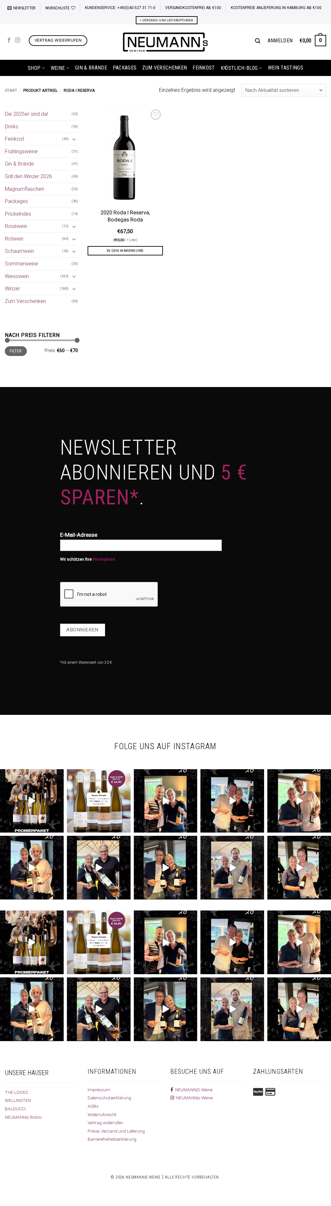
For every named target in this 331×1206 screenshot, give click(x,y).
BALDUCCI (15, 1108)
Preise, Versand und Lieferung (116, 1131)
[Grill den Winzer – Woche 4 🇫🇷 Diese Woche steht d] (99, 867)
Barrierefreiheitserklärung (112, 1139)
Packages (125, 67)
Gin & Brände (91, 67)
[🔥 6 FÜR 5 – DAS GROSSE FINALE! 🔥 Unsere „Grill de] (166, 801)
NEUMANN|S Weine (192, 1089)
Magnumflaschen (24, 189)
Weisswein (17, 276)
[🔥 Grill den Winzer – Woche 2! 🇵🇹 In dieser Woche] (232, 867)
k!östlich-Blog (239, 68)
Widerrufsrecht (102, 1114)
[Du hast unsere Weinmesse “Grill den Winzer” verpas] (299, 867)
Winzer (12, 288)
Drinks (11, 127)
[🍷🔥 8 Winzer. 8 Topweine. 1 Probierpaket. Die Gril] (32, 801)
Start (11, 90)
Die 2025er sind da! (26, 114)
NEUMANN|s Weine (193, 1097)
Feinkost (204, 67)
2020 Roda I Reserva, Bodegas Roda (125, 216)
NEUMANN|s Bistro (23, 1117)
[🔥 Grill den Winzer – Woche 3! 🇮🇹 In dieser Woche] (166, 867)
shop (34, 68)
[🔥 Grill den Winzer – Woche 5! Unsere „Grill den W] (32, 867)
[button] (21, 8)
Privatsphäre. (104, 559)
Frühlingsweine (21, 151)
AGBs (93, 1106)
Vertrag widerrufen (105, 1122)
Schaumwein (19, 251)
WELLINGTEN (18, 1100)
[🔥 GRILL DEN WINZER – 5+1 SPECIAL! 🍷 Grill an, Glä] (299, 801)
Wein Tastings (285, 67)
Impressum (99, 1089)
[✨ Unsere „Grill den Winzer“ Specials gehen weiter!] (232, 801)
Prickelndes (18, 214)
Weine (58, 68)
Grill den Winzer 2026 (28, 176)
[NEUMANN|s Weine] (165, 42)
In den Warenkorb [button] (125, 250)
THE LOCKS (16, 1092)
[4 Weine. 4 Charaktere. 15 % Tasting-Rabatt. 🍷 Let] (99, 801)
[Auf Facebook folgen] (9, 40)
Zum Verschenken (164, 67)
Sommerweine (21, 264)
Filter (16, 351)
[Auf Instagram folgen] (17, 40)
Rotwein (14, 239)
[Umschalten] (74, 139)
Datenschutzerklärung (109, 1097)
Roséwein (16, 226)
